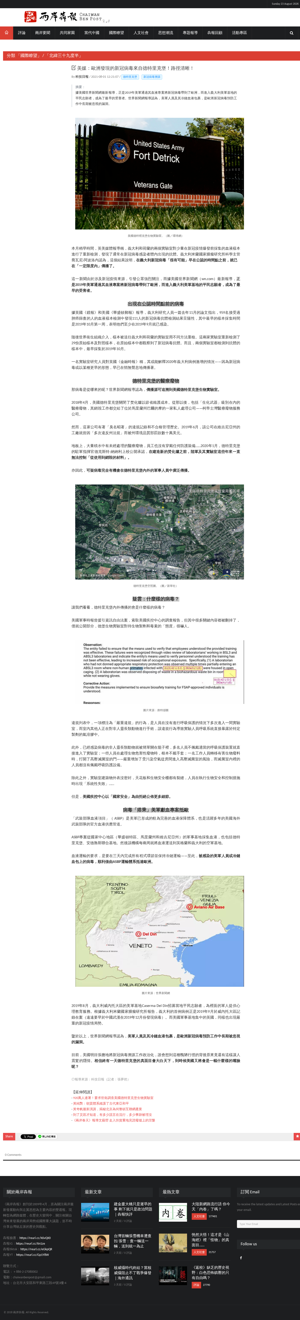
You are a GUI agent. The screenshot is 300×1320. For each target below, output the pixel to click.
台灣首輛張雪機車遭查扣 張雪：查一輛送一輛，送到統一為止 (132, 1241)
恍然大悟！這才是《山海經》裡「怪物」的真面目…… (210, 1240)
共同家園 (67, 33)
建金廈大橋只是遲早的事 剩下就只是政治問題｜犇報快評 (133, 1209)
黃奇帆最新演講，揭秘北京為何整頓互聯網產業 (107, 1109)
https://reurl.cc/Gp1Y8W (32, 1255)
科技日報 (82, 77)
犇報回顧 (214, 33)
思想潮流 (165, 33)
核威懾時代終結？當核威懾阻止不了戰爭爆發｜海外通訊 (132, 1273)
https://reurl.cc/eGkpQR (36, 1249)
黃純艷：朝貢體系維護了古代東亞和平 (101, 1104)
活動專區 (239, 33)
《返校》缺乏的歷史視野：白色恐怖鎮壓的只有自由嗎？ (210, 1273)
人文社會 (141, 33)
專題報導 (190, 33)
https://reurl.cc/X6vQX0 (35, 1238)
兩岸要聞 (42, 33)
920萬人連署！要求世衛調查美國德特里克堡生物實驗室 (113, 1098)
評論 (22, 33)
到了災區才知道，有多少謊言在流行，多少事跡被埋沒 (112, 1115)
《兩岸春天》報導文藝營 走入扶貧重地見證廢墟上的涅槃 (113, 1120)
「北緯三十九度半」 (64, 56)
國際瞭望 (116, 33)
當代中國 (91, 33)
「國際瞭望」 (28, 56)
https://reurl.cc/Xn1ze (30, 1244)
